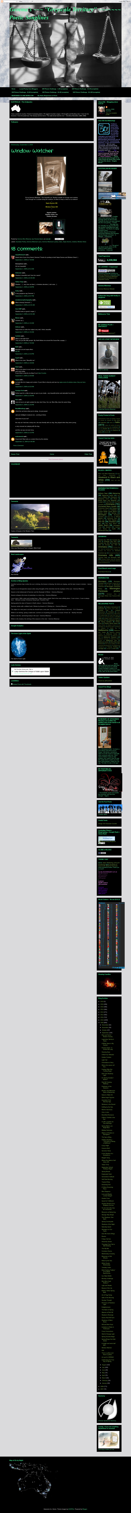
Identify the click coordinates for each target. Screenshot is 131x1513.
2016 (102, 1004)
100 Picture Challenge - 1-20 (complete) (55, 89)
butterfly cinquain (116, 418)
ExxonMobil (115, 618)
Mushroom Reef (112, 518)
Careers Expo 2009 (112, 608)
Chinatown (111, 612)
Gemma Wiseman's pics (34, 241)
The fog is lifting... (107, 1137)
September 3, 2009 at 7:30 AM (24, 343)
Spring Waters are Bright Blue (107, 1126)
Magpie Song (106, 1157)
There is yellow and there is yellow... (107, 1353)
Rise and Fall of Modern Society (107, 1035)
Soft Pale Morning (107, 1179)
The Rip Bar (105, 1248)
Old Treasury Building (110, 643)
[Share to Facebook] (61, 239)
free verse (117, 420)
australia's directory (107, 839)
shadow (74, 241)
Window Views (81, 241)
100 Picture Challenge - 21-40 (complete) (85, 89)
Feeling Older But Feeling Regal (107, 1070)
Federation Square (114, 620)
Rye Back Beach (111, 523)
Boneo (115, 498)
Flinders (114, 508)
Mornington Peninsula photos (109, 589)
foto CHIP (18, 309)
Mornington (102, 515)
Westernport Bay (103, 530)
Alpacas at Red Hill (107, 1312)
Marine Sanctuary (107, 1109)
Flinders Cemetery (103, 509)
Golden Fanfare (106, 1057)
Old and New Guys (107, 1324)
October (104, 1030)
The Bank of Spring (107, 1309)
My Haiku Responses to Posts (47, 95)
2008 (102, 1386)
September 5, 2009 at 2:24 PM (24, 432)
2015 (102, 1007)
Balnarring (116, 493)
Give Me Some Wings (108, 1233)
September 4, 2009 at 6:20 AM (24, 386)
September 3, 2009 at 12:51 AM (25, 314)
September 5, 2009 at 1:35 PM (24, 404)
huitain (106, 425)
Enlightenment (106, 1307)
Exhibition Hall (107, 618)
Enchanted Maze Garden (107, 506)
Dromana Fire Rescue (104, 550)
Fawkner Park (102, 620)
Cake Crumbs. (42, 373)
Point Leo (101, 520)
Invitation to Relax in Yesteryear (108, 1327)
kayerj (17, 379)
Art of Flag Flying (107, 1295)
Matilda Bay (113, 628)
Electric (104, 1236)
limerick (118, 425)
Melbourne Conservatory (104, 635)
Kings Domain (101, 625)
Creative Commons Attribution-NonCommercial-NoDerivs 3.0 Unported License (108, 278)
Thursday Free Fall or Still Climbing (108, 1245)
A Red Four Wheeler (108, 1054)
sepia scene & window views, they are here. (72, 382)
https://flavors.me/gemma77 (106, 333)
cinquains (109, 420)
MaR (16, 347)
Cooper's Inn (101, 616)
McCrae (114, 513)
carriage (100, 648)
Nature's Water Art (107, 1095)
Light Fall (104, 1060)
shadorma (115, 430)
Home (13, 89)
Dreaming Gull (106, 1184)
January (104, 1383)
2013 (102, 1012)
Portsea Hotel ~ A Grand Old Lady (107, 1048)
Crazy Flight (105, 1145)
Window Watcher (107, 1347)
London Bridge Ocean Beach (107, 511)
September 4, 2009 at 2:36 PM (24, 395)
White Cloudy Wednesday (106, 1264)
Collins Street (117, 613)
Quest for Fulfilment (108, 1201)
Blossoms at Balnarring (109, 1212)
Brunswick (101, 608)
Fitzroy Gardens (106, 621)
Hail (103, 1350)
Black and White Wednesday (106, 473)
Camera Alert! (106, 1148)
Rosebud (112, 522)
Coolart (100, 502)
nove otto (109, 427)
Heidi (17, 367)
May (103, 1372)
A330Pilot (71, 1509)
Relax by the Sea (107, 1260)
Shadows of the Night (108, 1224)
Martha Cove (102, 513)
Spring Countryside (107, 1221)
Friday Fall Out (106, 1239)
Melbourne (103, 630)
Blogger (84, 1509)
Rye (99, 523)
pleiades (105, 428)
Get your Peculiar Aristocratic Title (23, 673)
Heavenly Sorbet (107, 1241)
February (105, 1380)
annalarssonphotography (23, 300)
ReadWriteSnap (20, 408)
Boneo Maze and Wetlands (107, 500)
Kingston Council (112, 625)
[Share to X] (59, 239)
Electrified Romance (108, 1115)
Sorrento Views (106, 1151)
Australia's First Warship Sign (106, 1100)
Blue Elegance (106, 1191)
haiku (60, 241)
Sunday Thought (107, 1300)
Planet (107, 838)
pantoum (115, 427)
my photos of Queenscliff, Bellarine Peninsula (107, 865)
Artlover (18, 327)
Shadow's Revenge (107, 1315)
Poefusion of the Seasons (107, 1087)
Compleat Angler (104, 615)
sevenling (108, 430)
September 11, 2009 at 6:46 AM (25, 441)
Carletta (17, 336)
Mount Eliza (110, 516)
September (105, 1032)
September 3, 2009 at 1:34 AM (24, 323)
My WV (17, 351)
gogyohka (103, 422)
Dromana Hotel (102, 557)
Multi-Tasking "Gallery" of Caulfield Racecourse (108, 1271)
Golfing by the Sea (107, 1107)
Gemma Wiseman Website (106, 289)
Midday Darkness (107, 1130)
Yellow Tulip (19, 282)
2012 (102, 1014)
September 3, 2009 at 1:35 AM (24, 332)
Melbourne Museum (110, 637)
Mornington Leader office (104, 584)
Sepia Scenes (67, 241)
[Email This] (56, 239)
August (104, 1365)
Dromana (110, 504)
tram (114, 648)
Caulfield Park (103, 610)
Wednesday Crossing (108, 1253)
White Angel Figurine (108, 1097)
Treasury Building (112, 647)
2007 (102, 1389)
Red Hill (101, 522)
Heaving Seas (106, 1052)
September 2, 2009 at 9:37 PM (24, 296)
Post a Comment (18, 445)
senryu (118, 428)
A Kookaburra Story (107, 1062)
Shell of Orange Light (108, 1334)
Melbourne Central (111, 634)
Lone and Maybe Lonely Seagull (107, 1195)
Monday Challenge (107, 1278)
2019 (102, 1001)
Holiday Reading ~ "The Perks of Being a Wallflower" (108, 1141)
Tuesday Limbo (106, 1267)
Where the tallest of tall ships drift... (109, 1161)
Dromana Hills (105, 555)
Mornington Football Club (112, 583)
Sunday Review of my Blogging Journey (108, 1204)
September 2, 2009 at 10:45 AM (25, 278)
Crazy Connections (107, 1331)
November (105, 1027)
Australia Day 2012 (103, 543)
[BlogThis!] (57, 239)
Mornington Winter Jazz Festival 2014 (109, 596)
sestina (101, 430)
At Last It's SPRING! (108, 1357)
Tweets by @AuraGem (105, 681)
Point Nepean (112, 520)
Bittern (105, 497)
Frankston (113, 510)
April (103, 1375)
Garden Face (106, 1198)
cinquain (102, 420)
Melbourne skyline (103, 642)
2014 (102, 1009)
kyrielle (112, 425)
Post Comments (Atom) (56, 459)
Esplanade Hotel (107, 1174)
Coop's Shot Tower (114, 615)
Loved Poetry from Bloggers (28, 89)
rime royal (112, 428)
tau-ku (106, 432)
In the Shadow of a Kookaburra (107, 1154)
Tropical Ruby (106, 1182)
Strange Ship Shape (108, 1214)
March (104, 1378)
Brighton (100, 607)
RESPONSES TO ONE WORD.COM (22, 95)
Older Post (88, 454)
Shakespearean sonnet (103, 418)
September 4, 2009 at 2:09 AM (24, 375)
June (103, 1370)
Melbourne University (103, 638)
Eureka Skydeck (110, 616)
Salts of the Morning (108, 1297)
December (105, 1025)
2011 (102, 1017)
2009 (102, 1022)
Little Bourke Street (109, 626)
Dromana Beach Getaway (112, 549)
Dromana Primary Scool (107, 559)
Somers (108, 527)
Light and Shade (107, 1285)
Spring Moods (106, 1171)
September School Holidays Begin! (107, 1168)
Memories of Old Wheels (107, 1257)
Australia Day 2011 (110, 541)
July (103, 1367)
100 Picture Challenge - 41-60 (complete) (25, 92)
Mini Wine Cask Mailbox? (106, 1282)
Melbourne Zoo (111, 640)
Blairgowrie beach (103, 498)
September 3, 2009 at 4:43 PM (24, 354)
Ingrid (17, 358)
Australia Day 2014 (111, 545)
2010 (102, 1020)
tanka (100, 432)
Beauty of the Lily (107, 1288)
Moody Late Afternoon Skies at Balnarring (108, 1091)
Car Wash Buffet (107, 1276)
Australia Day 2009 (103, 540)
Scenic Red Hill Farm (108, 1317)
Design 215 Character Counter (107, 823)
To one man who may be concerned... (108, 1208)
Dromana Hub (115, 557)
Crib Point (109, 502)
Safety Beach (103, 525)
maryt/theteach (20, 254)
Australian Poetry (21, 241)
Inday (17, 291)
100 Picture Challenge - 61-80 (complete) (55, 92)
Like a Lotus (105, 1112)
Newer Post (15, 454)
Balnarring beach (107, 495)
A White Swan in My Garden (108, 1044)
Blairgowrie (114, 497)
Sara (16, 399)
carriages (109, 648)
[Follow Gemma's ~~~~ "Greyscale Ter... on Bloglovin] (106, 308)
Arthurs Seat (103, 493)
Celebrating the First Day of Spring (108, 1360)
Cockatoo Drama (107, 1251)
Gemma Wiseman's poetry (50, 241)
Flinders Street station (111, 623)
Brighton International (112, 607)
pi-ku (99, 428)
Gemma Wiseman (103, 275)
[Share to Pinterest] (63, 239)
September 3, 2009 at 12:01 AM (25, 305)
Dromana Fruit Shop (113, 553)
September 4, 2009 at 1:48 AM (24, 363)
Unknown (18, 273)
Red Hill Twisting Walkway (107, 1083)
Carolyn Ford (19, 390)
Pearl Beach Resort (103, 571)
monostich (102, 427)
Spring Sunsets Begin (108, 1336)
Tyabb (114, 529)
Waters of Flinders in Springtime (108, 1133)
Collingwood (109, 613)
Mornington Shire (112, 594)
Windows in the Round (108, 1104)
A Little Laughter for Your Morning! (108, 1122)
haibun (111, 422)
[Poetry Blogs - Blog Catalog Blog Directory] (107, 841)
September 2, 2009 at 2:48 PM (24, 287)
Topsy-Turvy (105, 1164)
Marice (17, 318)
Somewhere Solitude (108, 1176)
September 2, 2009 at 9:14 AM (24, 269)
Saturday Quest (106, 1227)
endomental (19, 436)
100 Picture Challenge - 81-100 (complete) (86, 92)
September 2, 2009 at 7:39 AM (24, 260)
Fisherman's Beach (103, 508)
